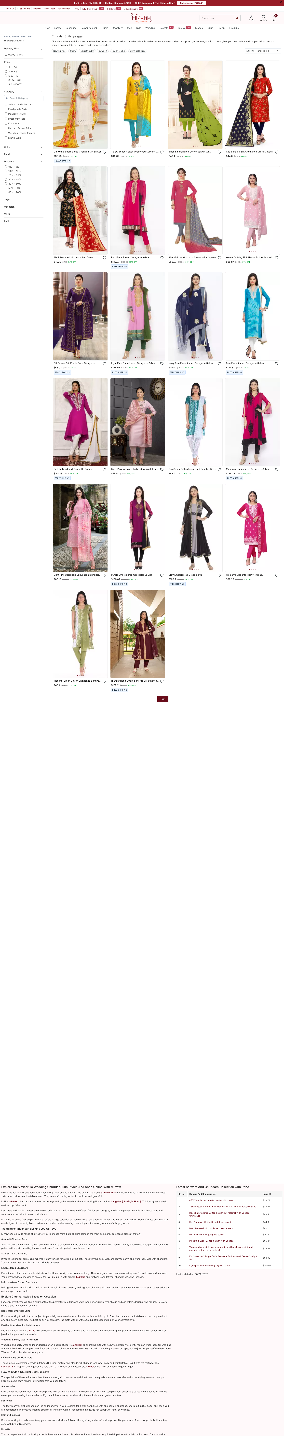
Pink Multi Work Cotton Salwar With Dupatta (211, 1241)
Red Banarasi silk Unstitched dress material (210, 1222)
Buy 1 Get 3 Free (137, 51)
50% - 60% (14, 188)
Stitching (37, 8)
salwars (13, 1201)
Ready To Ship (118, 51)
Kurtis (105, 27)
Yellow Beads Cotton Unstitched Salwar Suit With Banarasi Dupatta (222, 1206)
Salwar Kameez (89, 27)
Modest (199, 27)
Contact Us (9, 8)
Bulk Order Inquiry (92, 8)
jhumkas (80, 1276)
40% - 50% (14, 183)
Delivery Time (11, 48)
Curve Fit (102, 51)
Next (163, 699)
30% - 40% (14, 179)
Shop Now (82, 143)
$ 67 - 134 (14, 75)
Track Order (49, 8)
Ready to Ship (15, 54)
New (47, 27)
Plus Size (234, 27)
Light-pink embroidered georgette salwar (209, 1265)
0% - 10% (13, 166)
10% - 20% (14, 170)
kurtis (32, 1330)
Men (129, 27)
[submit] (237, 18)
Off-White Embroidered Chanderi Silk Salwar (211, 1200)
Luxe (210, 27)
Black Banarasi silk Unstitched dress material (211, 1228)
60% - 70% (14, 192)
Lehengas (71, 27)
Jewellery (117, 27)
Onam (73, 51)
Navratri (166, 27)
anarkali (77, 1344)
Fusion (221, 27)
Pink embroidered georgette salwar (206, 1234)
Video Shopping (133, 8)
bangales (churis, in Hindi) (126, 1201)
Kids (138, 27)
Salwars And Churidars (20, 104)
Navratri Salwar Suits (19, 128)
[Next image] (161, 104)
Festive (184, 27)
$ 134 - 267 (14, 79)
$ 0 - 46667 (15, 84)
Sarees (57, 27)
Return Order (64, 8)
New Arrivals (59, 51)
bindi (91, 1366)
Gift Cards (113, 8)
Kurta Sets (13, 123)
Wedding (150, 27)
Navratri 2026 (87, 51)
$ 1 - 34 (12, 67)
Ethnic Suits (14, 137)
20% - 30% (14, 175)
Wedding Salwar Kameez (21, 133)
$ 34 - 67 (13, 71)
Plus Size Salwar (17, 113)
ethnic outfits (108, 1192)
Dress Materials (16, 118)
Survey (75, 8)
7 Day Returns (23, 8)
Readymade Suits (17, 109)
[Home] (141, 17)
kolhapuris (7, 1366)
